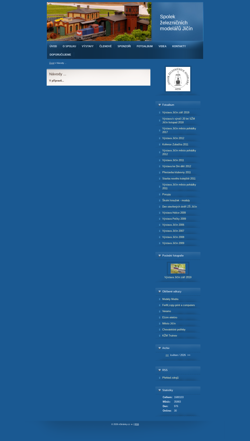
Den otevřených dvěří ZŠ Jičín (179, 206)
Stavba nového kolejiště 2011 (179, 178)
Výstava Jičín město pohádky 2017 (179, 130)
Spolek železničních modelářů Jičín (176, 22)
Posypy (166, 194)
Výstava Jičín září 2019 (175, 112)
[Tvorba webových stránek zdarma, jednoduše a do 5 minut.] (132, 424)
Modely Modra (170, 299)
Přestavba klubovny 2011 (176, 172)
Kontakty (179, 46)
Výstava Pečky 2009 (174, 218)
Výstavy (88, 46)
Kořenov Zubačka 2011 (175, 144)
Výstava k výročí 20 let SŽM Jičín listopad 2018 (178, 120)
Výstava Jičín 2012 (173, 138)
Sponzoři (124, 46)
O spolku (69, 46)
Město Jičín (169, 323)
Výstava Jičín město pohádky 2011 (179, 186)
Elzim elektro (169, 317)
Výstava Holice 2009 (174, 212)
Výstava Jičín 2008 (173, 237)
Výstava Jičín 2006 (173, 224)
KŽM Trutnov (169, 335)
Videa (162, 46)
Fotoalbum (145, 46)
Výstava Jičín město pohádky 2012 (179, 152)
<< (167, 355)
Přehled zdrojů (170, 377)
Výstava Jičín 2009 (173, 243)
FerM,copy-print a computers (178, 305)
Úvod (53, 46)
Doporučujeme (60, 54)
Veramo (166, 311)
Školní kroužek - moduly (176, 200)
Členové (105, 46)
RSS (137, 424)
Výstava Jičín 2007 (173, 230)
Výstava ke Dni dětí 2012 (176, 166)
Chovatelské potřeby (174, 329)
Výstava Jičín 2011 (173, 160)
